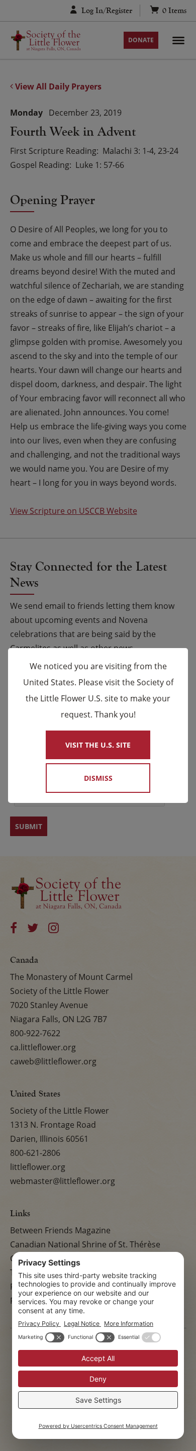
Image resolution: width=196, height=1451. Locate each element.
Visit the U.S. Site (98, 745)
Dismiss (98, 778)
